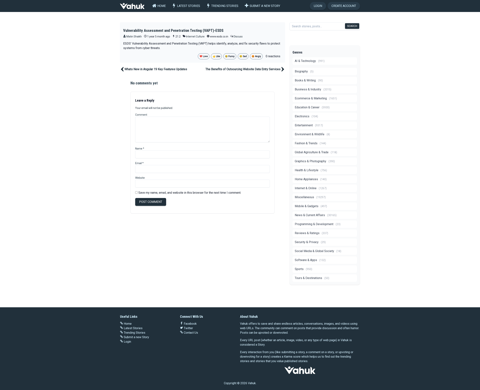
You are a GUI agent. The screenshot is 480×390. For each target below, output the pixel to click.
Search (352, 26)
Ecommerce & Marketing (316, 98)
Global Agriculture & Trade (316, 152)
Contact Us (191, 332)
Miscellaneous (310, 197)
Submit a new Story (265, 6)
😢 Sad (243, 56)
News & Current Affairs (316, 215)
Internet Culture (195, 36)
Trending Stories (224, 6)
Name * (139, 148)
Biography (304, 71)
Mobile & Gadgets (311, 206)
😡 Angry (256, 56)
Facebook (190, 323)
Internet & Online (311, 188)
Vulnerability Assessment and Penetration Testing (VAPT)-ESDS (173, 30)
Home (161, 6)
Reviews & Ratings (311, 233)
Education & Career (312, 107)
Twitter (188, 328)
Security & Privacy (310, 242)
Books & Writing (309, 80)
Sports (303, 269)
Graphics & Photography (315, 161)
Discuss (238, 36)
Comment (141, 114)
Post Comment (150, 202)
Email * (139, 163)
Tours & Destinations (312, 278)
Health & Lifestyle (311, 170)
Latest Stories (188, 6)
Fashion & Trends (310, 143)
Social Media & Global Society (318, 251)
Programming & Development (317, 224)
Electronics (306, 116)
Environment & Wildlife (312, 134)
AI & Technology (310, 61)
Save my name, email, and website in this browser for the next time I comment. (189, 192)
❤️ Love (204, 56)
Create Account (344, 6)
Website (140, 177)
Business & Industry (313, 89)
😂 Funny (230, 56)
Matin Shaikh (134, 36)
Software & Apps (310, 260)
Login (318, 6)
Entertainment (309, 125)
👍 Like (216, 56)
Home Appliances (311, 179)
